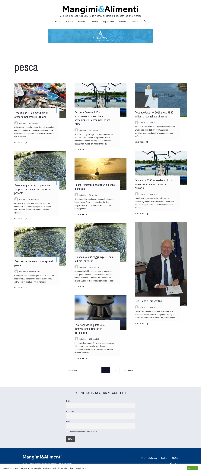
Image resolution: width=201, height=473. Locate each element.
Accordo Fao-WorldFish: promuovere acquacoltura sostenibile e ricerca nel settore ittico (92, 118)
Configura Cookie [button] (178, 468)
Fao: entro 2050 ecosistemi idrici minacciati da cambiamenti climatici (153, 184)
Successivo (128, 370)
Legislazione (108, 21)
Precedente (72, 370)
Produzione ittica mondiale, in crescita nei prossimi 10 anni (31, 115)
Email (68, 421)
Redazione (22, 123)
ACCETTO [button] (192, 468)
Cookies (164, 457)
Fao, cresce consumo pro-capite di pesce (33, 263)
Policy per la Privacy (149, 457)
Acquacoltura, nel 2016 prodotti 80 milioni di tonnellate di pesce (154, 114)
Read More (19, 143)
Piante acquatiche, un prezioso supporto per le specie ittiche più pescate (32, 189)
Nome (68, 401)
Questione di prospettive (148, 301)
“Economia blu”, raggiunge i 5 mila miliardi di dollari (94, 259)
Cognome (70, 411)
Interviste (123, 21)
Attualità (69, 21)
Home (57, 21)
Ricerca (95, 21)
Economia (82, 21)
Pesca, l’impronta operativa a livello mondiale (95, 187)
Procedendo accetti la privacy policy (83, 431)
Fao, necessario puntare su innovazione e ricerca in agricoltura (90, 329)
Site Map (175, 457)
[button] (145, 21)
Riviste (135, 21)
